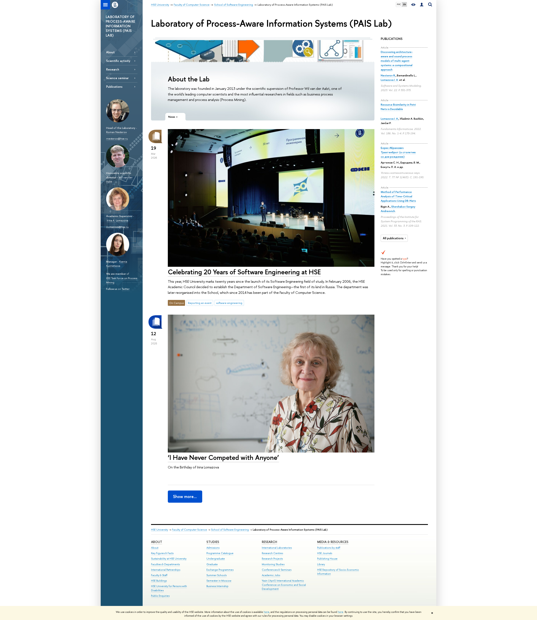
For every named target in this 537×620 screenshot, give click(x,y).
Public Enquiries (160, 596)
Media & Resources (332, 542)
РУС (399, 4)
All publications (393, 238)
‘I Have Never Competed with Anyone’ (223, 457)
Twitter (126, 289)
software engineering (229, 303)
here (266, 612)
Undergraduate (215, 558)
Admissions (212, 547)
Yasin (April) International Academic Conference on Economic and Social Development (284, 585)
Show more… (185, 496)
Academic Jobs (271, 575)
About (110, 52)
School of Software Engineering (230, 529)
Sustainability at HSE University (168, 558)
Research (112, 69)
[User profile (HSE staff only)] (421, 4)
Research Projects (272, 558)
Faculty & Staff (159, 575)
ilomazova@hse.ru (117, 227)
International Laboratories (277, 547)
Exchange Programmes (219, 570)
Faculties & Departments (165, 564)
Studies (212, 542)
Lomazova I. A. (390, 80)
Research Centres (272, 553)
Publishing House (327, 558)
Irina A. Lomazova (117, 220)
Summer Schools (216, 575)
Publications (114, 87)
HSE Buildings (159, 580)
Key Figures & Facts (162, 553)
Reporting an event (199, 303)
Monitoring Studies (273, 564)
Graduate (212, 564)
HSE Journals (324, 553)
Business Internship (217, 586)
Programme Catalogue (219, 553)
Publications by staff (328, 547)
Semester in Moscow (218, 580)
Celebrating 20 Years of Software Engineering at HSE (244, 271)
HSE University (159, 529)
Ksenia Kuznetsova (116, 264)
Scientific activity (118, 61)
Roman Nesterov (116, 132)
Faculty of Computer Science (189, 529)
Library (321, 564)
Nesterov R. (388, 75)
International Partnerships (165, 570)
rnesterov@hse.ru (117, 138)
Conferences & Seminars (276, 570)
